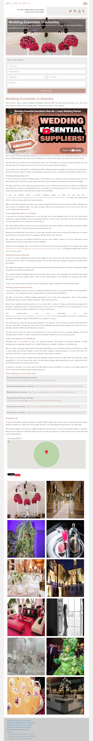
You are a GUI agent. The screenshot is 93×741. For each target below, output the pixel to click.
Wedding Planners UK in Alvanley (19, 720)
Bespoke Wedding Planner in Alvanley (20, 722)
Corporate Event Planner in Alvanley (22, 734)
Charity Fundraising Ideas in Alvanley (22, 736)
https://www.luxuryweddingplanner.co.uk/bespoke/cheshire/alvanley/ (31, 380)
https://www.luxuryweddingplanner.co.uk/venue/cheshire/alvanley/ (34, 316)
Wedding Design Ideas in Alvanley (19, 727)
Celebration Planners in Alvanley (20, 738)
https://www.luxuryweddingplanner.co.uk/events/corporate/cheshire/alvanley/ (34, 248)
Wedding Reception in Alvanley (18, 729)
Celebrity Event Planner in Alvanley (19, 725)
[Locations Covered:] (6, 3)
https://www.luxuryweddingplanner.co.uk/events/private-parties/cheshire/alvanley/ (36, 197)
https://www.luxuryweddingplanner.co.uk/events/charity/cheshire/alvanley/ (53, 406)
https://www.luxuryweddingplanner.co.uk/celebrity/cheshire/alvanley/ (59, 386)
